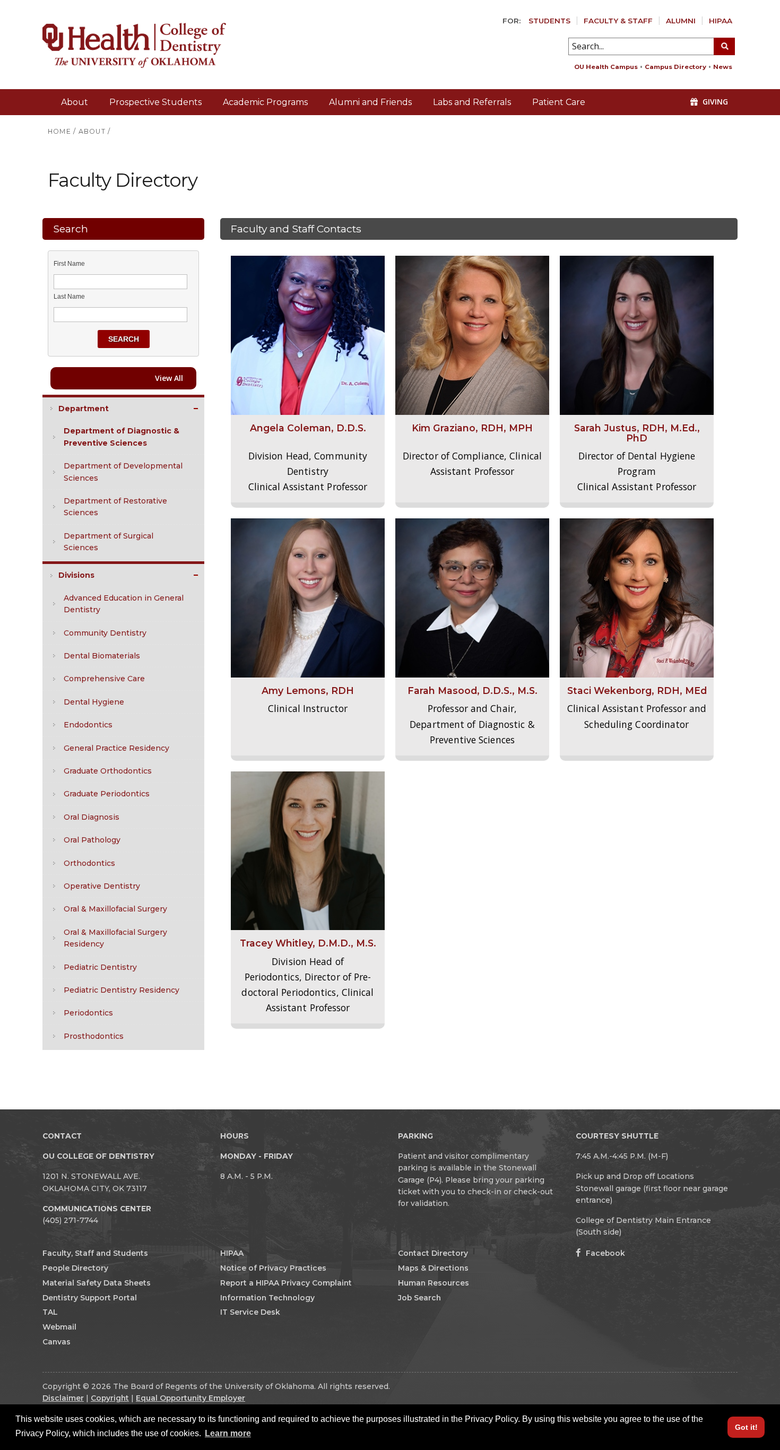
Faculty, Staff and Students (95, 1253)
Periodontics (88, 1013)
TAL (50, 1312)
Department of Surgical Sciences (108, 541)
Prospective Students (155, 102)
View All (169, 378)
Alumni (681, 20)
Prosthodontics (94, 1036)
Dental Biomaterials (102, 656)
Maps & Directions (433, 1268)
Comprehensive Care (104, 678)
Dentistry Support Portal (89, 1297)
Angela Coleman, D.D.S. (308, 427)
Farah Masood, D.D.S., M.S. (473, 690)
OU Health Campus (606, 67)
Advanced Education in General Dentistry (124, 603)
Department (83, 408)
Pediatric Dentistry (100, 967)
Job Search (419, 1297)
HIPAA (720, 20)
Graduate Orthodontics (108, 771)
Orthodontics (89, 863)
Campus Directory (675, 67)
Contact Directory (433, 1253)
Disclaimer (63, 1398)
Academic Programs (265, 102)
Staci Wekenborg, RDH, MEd (637, 690)
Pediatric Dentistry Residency (121, 990)
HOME (59, 131)
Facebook (604, 1253)
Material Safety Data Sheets (96, 1283)
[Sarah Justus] (637, 335)
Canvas (56, 1342)
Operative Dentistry (102, 886)
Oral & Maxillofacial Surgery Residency (115, 938)
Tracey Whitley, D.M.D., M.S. (308, 943)
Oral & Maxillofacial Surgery (115, 909)
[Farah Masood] (472, 597)
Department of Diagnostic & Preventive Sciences (121, 436)
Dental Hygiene (94, 702)
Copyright (110, 1398)
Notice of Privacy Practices (273, 1268)
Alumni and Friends (370, 102)
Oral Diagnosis (91, 817)
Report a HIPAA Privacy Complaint (286, 1283)
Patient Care (558, 102)
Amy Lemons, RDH (308, 690)
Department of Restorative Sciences (115, 506)
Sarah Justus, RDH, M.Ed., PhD (637, 433)
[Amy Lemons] (308, 597)
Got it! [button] (746, 1427)
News (722, 67)
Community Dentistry (105, 633)
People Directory (75, 1268)
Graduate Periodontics (107, 793)
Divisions (76, 575)
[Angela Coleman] (308, 335)
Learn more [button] (228, 1433)
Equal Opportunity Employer (190, 1398)
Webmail (59, 1327)
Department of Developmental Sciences (123, 471)
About (74, 102)
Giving (714, 102)
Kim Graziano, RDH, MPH (472, 427)
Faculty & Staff (618, 20)
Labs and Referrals (472, 102)
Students (549, 20)
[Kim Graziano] (472, 335)
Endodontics (88, 725)
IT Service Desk (250, 1312)
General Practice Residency (116, 748)
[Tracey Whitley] (308, 850)
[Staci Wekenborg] (637, 597)
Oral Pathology (92, 840)
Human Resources (433, 1283)
